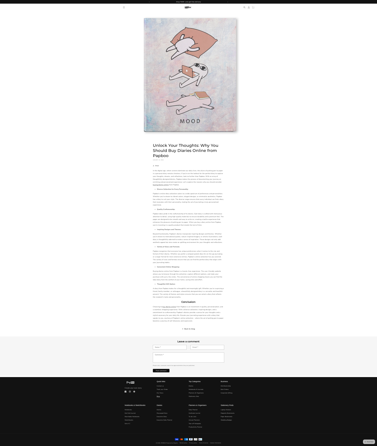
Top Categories (195, 381)
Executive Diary (162, 417)
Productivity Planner (195, 427)
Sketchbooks (129, 420)
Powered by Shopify (172, 443)
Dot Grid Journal (130, 413)
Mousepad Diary (162, 413)
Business (224, 381)
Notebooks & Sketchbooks (135, 405)
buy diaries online (169, 307)
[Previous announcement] (149, 2)
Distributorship (226, 386)
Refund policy (183, 443)
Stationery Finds (227, 405)
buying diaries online (161, 185)
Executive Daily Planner (164, 420)
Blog (158, 396)
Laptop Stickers (226, 410)
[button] (124, 7)
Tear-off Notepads (195, 423)
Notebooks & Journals (196, 389)
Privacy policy (193, 443)
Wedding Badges (226, 420)
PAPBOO (163, 443)
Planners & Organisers (196, 393)
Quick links (161, 381)
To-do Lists (192, 417)
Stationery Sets (194, 396)
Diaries (191, 386)
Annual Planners (194, 420)
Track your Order (162, 389)
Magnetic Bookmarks (228, 413)
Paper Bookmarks (226, 417)
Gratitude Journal (194, 413)
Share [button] (157, 166)
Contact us (160, 386)
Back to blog (189, 329)
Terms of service (203, 443)
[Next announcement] (228, 2)
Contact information (215, 443)
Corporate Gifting (226, 393)
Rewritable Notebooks (132, 417)
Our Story (160, 393)
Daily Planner (193, 410)
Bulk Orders (225, 389)
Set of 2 (127, 423)
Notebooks (128, 410)
